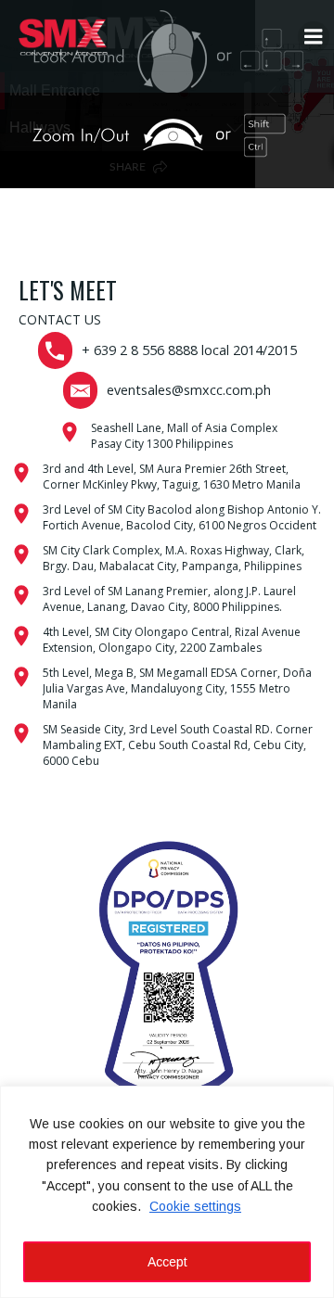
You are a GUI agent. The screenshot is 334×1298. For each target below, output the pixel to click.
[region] (167, 1192)
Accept (167, 1261)
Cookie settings (195, 1206)
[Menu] (313, 37)
